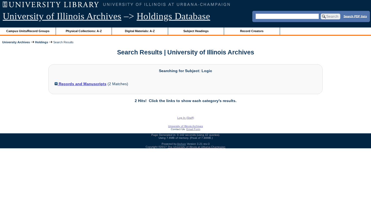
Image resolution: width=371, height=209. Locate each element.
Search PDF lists (355, 16)
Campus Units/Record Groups (27, 31)
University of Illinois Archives (62, 16)
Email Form (193, 129)
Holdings (41, 42)
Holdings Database (173, 16)
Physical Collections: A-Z (84, 31)
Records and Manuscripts (82, 84)
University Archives (16, 42)
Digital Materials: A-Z (140, 31)
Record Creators (251, 31)
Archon (181, 143)
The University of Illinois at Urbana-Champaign (196, 146)
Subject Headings (196, 31)
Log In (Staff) (185, 117)
